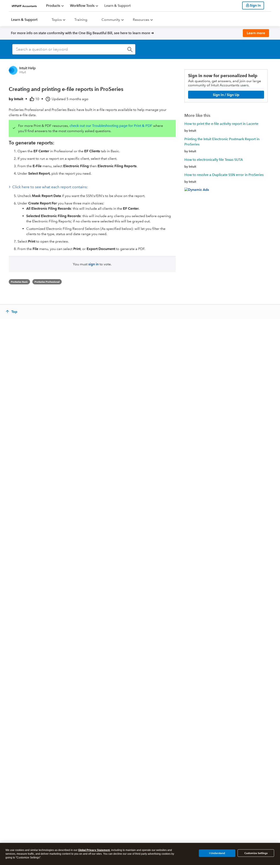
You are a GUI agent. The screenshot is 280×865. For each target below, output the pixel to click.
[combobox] (73, 49)
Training (80, 20)
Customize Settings (256, 853)
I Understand (217, 852)
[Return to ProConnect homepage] (24, 5)
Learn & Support (24, 20)
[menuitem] (55, 5)
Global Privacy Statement (94, 850)
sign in (93, 264)
